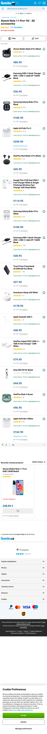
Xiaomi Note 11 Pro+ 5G (9, 17)
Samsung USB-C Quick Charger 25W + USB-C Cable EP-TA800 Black (27, 240)
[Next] (44, 445)
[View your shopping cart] (44, 3)
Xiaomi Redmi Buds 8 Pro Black (27, 49)
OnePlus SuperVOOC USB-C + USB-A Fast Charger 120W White (26, 343)
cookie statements (26, 710)
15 (13, 445)
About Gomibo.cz (11, 631)
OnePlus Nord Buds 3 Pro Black (27, 156)
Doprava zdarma (14, 516)
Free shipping (23, 66)
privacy (14, 710)
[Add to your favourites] (44, 49)
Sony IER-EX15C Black (23, 370)
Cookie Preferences (35, 631)
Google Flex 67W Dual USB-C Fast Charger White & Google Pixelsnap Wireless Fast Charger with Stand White (26, 184)
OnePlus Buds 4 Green (23, 394)
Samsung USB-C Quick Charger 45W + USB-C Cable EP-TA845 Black (27, 75)
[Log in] (35, 3)
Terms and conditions (17, 633)
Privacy (20, 631)
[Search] (43, 8)
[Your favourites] (39, 3)
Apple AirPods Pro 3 (22, 128)
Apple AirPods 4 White (23, 419)
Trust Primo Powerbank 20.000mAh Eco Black (23, 267)
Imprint (26, 631)
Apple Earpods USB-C (22, 317)
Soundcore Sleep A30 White (25, 292)
